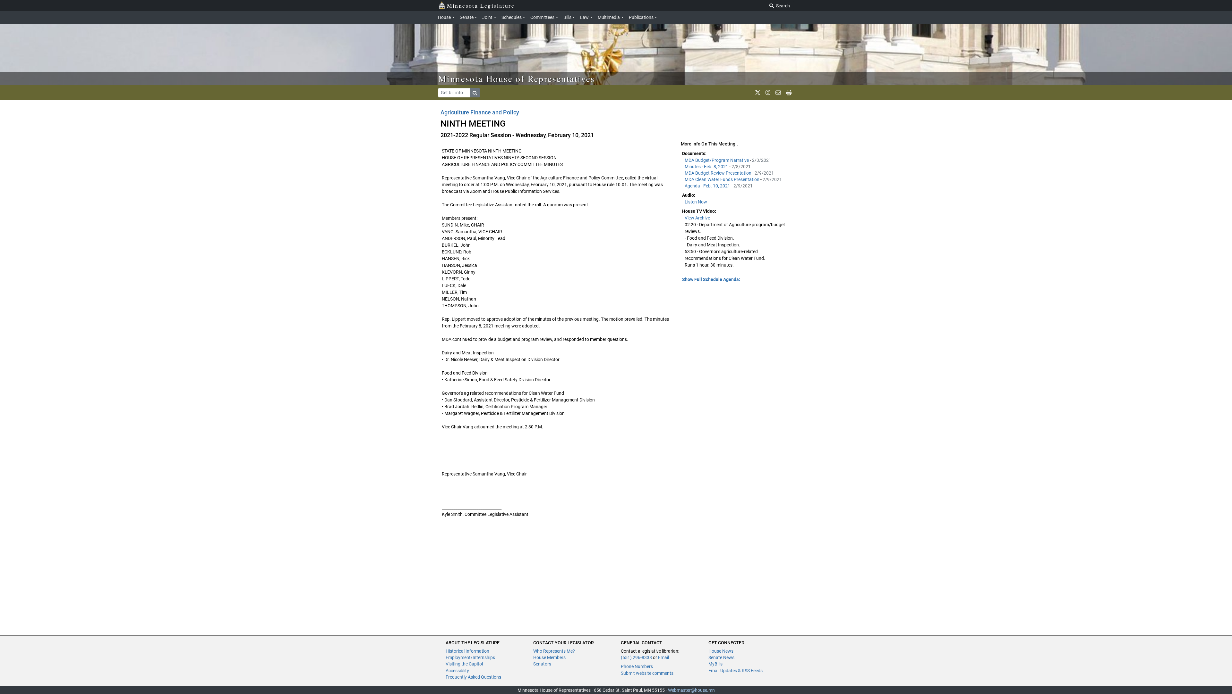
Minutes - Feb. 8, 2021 (707, 166)
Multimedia (609, 17)
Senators (542, 663)
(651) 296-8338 (636, 657)
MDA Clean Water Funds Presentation (722, 179)
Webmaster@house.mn (691, 690)
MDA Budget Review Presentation (718, 173)
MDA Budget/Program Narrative (717, 160)
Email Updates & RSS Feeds (735, 670)
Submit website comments (647, 673)
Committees (542, 17)
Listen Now (696, 201)
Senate (467, 17)
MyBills (715, 663)
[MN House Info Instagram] (768, 92)
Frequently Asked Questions (473, 677)
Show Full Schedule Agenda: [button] (711, 279)
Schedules (511, 17)
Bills (567, 17)
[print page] (788, 92)
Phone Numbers (637, 666)
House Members (549, 657)
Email (663, 657)
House (444, 17)
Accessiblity (457, 670)
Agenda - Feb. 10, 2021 (708, 185)
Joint (487, 17)
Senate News (721, 657)
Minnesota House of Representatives (516, 78)
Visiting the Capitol (464, 663)
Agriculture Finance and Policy (480, 112)
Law (584, 17)
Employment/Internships (470, 657)
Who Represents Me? (554, 651)
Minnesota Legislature (481, 5)
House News (720, 651)
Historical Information (467, 651)
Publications (641, 17)
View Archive (697, 217)
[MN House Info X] (757, 92)
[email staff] (778, 92)
